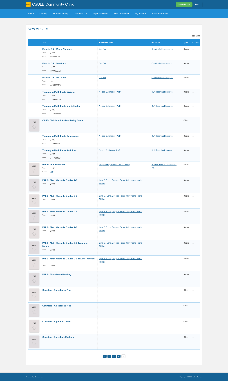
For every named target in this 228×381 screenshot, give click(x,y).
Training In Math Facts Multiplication (62, 106)
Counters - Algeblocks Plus (56, 290)
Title (44, 42)
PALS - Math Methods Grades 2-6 (59, 180)
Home (31, 13)
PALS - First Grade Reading (56, 274)
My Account (140, 13)
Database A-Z (80, 13)
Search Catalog (60, 13)
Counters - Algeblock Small (56, 321)
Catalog (43, 13)
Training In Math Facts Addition (59, 150)
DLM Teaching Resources (163, 92)
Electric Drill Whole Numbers (57, 49)
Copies (195, 42)
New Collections (121, 13)
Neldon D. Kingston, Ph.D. (110, 92)
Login (197, 4)
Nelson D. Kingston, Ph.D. (110, 150)
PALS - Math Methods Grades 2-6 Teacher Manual (68, 258)
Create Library (184, 4)
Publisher (156, 42)
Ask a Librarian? (160, 13)
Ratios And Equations (54, 164)
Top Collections (100, 13)
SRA (52, 172)
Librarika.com (197, 377)
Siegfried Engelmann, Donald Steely (114, 164)
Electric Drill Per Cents (54, 77)
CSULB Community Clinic (53, 4)
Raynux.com (39, 377)
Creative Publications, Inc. (162, 49)
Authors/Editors (106, 42)
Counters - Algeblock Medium (58, 337)
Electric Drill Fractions (54, 63)
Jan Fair (102, 49)
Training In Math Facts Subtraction (61, 136)
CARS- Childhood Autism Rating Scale (62, 120)
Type (185, 42)
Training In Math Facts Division (58, 92)
